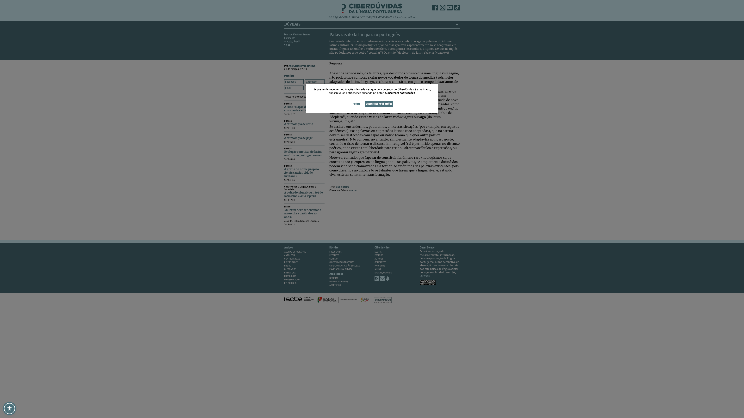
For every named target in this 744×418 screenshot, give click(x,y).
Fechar (356, 103)
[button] (9, 408)
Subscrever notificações (379, 103)
